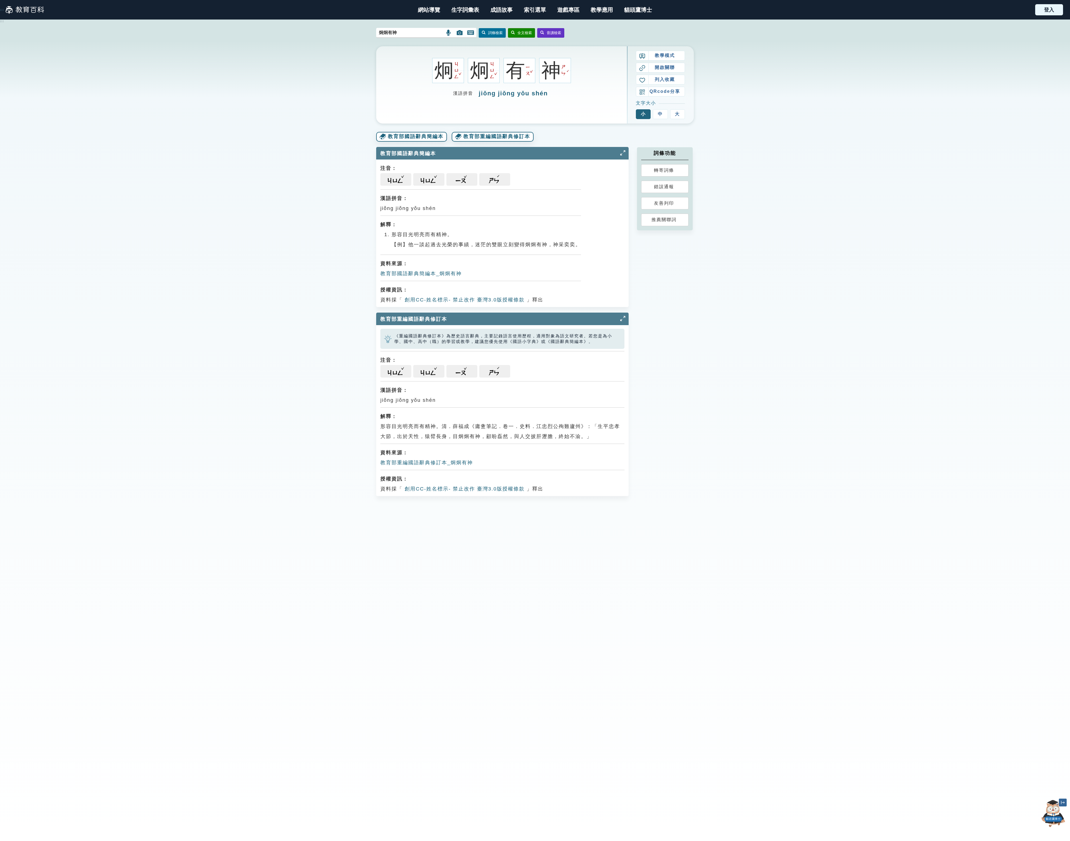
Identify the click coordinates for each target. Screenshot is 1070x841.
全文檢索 (524, 33)
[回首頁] (25, 10)
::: (2, 9)
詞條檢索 (495, 33)
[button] (535, 10)
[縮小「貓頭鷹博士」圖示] (1063, 802)
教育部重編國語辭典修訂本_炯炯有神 (426, 462)
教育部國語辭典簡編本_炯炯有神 (421, 273)
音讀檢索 (554, 33)
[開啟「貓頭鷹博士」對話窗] (1053, 813)
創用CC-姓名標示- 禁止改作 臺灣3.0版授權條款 (464, 300)
